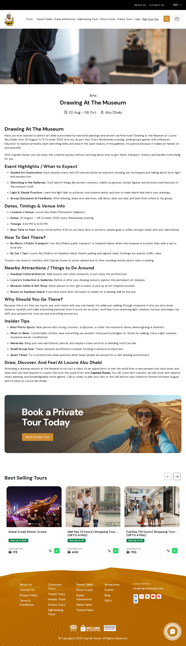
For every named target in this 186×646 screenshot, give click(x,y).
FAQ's (108, 600)
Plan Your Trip (150, 19)
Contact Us (156, 5)
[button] (29, 524)
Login (137, 19)
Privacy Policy (29, 595)
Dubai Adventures (65, 19)
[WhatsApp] (57, 550)
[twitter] (147, 596)
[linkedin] (136, 601)
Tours (29, 19)
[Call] (50, 550)
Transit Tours (124, 19)
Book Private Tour (37, 437)
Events (109, 590)
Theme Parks (84, 610)
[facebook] (136, 596)
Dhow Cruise (107, 19)
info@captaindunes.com (148, 588)
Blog (107, 595)
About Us (140, 5)
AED (176, 5)
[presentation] (167, 476)
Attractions (112, 584)
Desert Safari (44, 19)
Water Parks (84, 604)
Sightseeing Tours (87, 19)
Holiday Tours (57, 599)
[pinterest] (159, 596)
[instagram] (141, 596)
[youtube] (153, 596)
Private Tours (56, 604)
